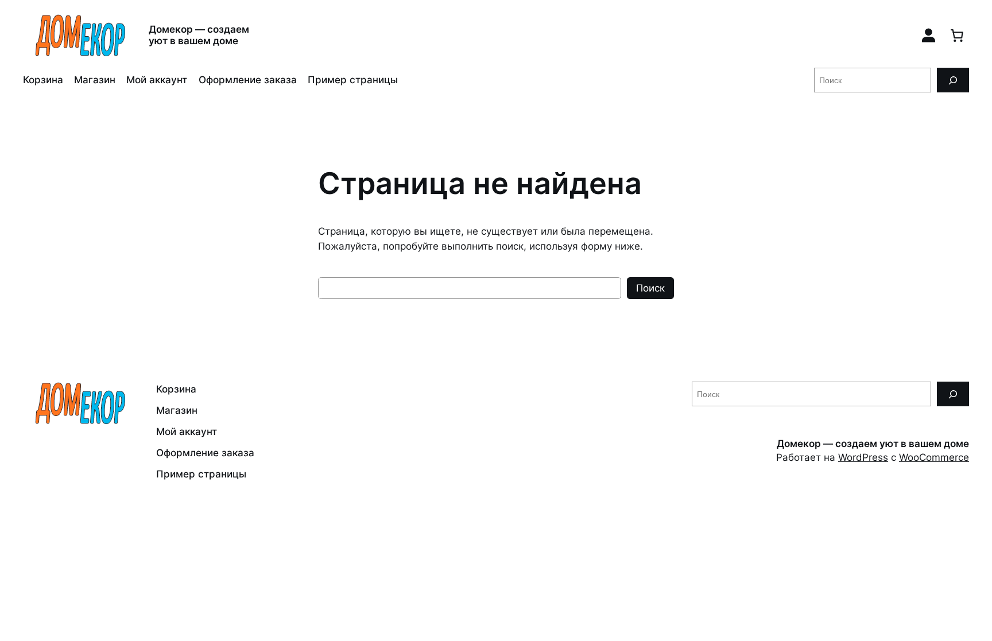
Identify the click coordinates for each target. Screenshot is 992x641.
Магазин (94, 80)
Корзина (43, 80)
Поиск (650, 288)
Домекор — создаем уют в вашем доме (199, 35)
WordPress (863, 457)
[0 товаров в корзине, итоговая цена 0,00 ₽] (957, 35)
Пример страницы (353, 80)
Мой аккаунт (156, 80)
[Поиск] (953, 80)
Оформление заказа (248, 80)
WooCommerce (934, 457)
